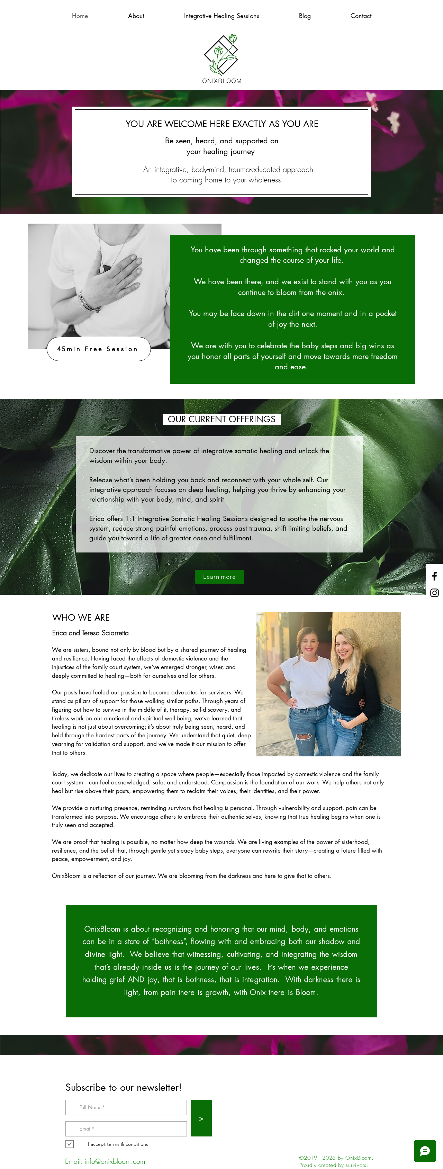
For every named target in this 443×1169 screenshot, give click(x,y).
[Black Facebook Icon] (434, 576)
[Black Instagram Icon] (434, 593)
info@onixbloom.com (114, 1161)
